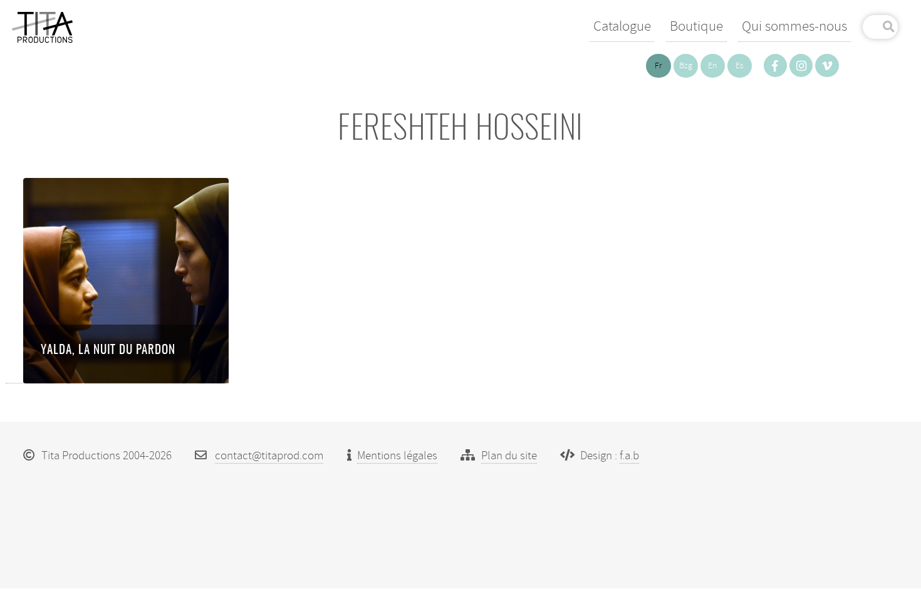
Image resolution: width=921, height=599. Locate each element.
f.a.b (629, 455)
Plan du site (509, 455)
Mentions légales (397, 455)
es (740, 65)
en (712, 65)
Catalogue (622, 26)
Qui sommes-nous (794, 26)
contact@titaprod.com (269, 455)
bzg (685, 65)
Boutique (696, 26)
